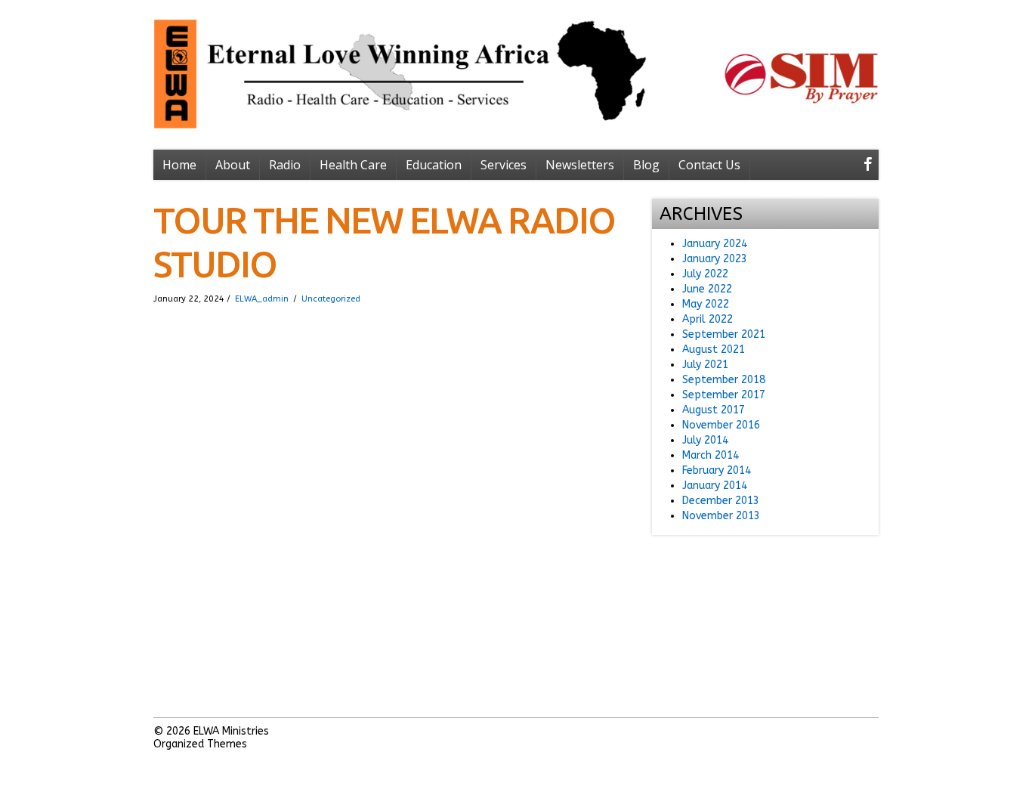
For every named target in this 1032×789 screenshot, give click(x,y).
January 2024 (714, 243)
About (232, 164)
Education (434, 164)
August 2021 (713, 349)
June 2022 (707, 289)
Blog (646, 164)
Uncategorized (330, 299)
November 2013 (721, 515)
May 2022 (705, 304)
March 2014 (710, 455)
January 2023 (714, 258)
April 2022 (707, 319)
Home (179, 164)
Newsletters (579, 164)
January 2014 (714, 485)
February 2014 (716, 470)
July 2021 (705, 364)
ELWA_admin (262, 299)
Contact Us (709, 164)
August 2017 (713, 410)
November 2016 (721, 425)
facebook (864, 166)
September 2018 (723, 379)
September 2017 (723, 394)
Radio (285, 164)
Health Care (353, 164)
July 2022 (705, 274)
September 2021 (723, 334)
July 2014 (705, 440)
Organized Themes (200, 744)
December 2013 (720, 500)
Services (503, 164)
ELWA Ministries (231, 731)
